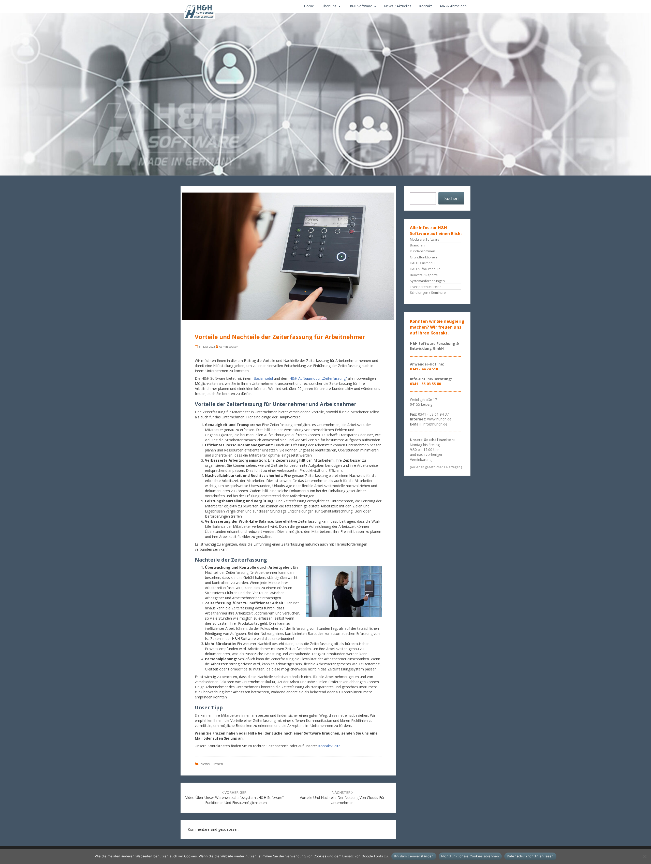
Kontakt (425, 6)
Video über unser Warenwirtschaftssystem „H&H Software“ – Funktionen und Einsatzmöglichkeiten (234, 797)
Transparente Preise (425, 286)
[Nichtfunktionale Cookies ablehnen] (644, 856)
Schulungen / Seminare (428, 292)
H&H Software (360, 6)
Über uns (329, 6)
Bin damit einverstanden (414, 856)
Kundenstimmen (422, 251)
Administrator (228, 346)
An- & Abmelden (453, 6)
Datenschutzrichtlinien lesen (530, 856)
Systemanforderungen (427, 281)
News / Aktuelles (397, 6)
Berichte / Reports (424, 275)
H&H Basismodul (422, 263)
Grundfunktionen (423, 257)
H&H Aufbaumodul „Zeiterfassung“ (318, 378)
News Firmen (211, 764)
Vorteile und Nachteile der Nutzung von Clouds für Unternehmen (342, 797)
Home (309, 6)
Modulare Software (424, 239)
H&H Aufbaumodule (425, 269)
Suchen (451, 198)
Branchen (417, 245)
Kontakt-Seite (329, 745)
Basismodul (263, 378)
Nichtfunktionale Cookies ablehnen (470, 856)
